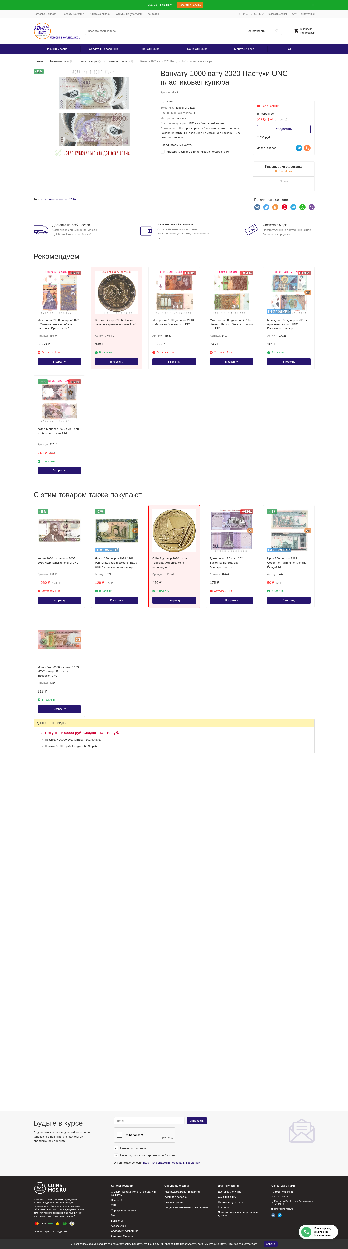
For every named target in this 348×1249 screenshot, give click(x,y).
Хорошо (271, 1243)
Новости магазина (73, 14)
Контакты (153, 14)
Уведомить (284, 129)
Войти (293, 14)
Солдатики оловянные (104, 48)
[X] (266, 207)
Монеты (115, 1215)
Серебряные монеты (123, 1210)
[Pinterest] (284, 207)
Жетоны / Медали (122, 1236)
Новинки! (116, 1200)
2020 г (73, 199)
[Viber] (312, 207)
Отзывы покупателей (129, 14)
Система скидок (100, 14)
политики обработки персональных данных (171, 1162)
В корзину (59, 361)
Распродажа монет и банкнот (182, 1191)
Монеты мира (151, 48)
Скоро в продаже (174, 1202)
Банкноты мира (197, 48)
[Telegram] (293, 207)
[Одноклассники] (275, 207)
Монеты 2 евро (244, 48)
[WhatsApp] (302, 207)
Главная (39, 61)
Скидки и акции (227, 1196)
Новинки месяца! (57, 48)
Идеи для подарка (175, 1196)
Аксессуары (118, 1225)
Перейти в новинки (190, 4)
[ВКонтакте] (257, 207)
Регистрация (307, 14)
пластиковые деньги (54, 199)
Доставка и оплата (45, 14)
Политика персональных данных (50, 1231)
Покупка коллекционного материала (186, 1207)
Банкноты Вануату (118, 61)
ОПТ (291, 48)
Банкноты (117, 1220)
